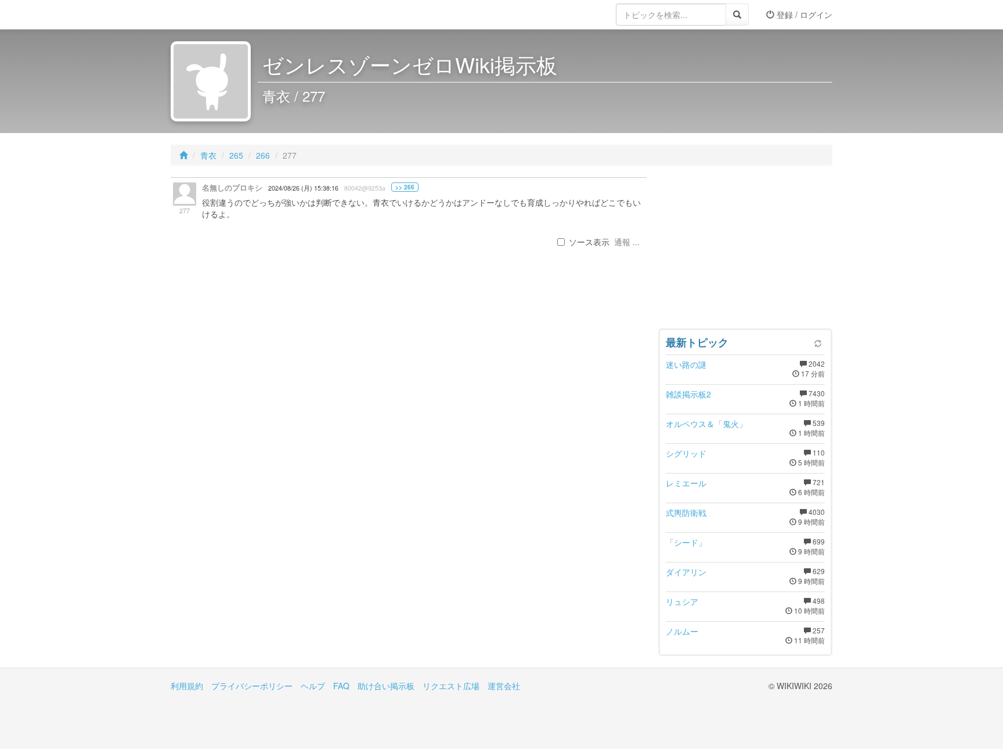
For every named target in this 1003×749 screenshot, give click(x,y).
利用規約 (187, 685)
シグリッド (686, 453)
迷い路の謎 (686, 364)
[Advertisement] (745, 249)
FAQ (341, 685)
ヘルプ (313, 685)
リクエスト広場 (451, 685)
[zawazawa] (217, 14)
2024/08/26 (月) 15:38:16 (303, 188)
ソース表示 (589, 242)
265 (236, 155)
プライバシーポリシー (252, 685)
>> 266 (404, 187)
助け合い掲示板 (386, 685)
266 (263, 155)
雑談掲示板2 (688, 394)
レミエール (686, 483)
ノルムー (682, 631)
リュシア (682, 601)
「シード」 (686, 542)
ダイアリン (686, 572)
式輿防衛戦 (686, 512)
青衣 (208, 155)
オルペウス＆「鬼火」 (706, 423)
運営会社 (504, 685)
